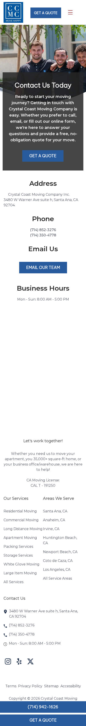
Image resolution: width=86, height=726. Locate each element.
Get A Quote (43, 720)
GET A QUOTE (46, 13)
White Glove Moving (21, 564)
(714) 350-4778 (43, 235)
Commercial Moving (21, 520)
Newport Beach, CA (60, 552)
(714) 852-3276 (43, 230)
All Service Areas (57, 578)
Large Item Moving (20, 573)
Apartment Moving (20, 538)
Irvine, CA (51, 529)
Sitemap (51, 686)
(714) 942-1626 (43, 706)
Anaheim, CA (54, 520)
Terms (10, 686)
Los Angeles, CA (56, 569)
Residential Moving (20, 511)
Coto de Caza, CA (58, 561)
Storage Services (18, 555)
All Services (13, 582)
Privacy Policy (30, 686)
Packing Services (18, 546)
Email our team (43, 267)
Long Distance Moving (23, 529)
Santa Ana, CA (55, 511)
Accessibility (70, 686)
